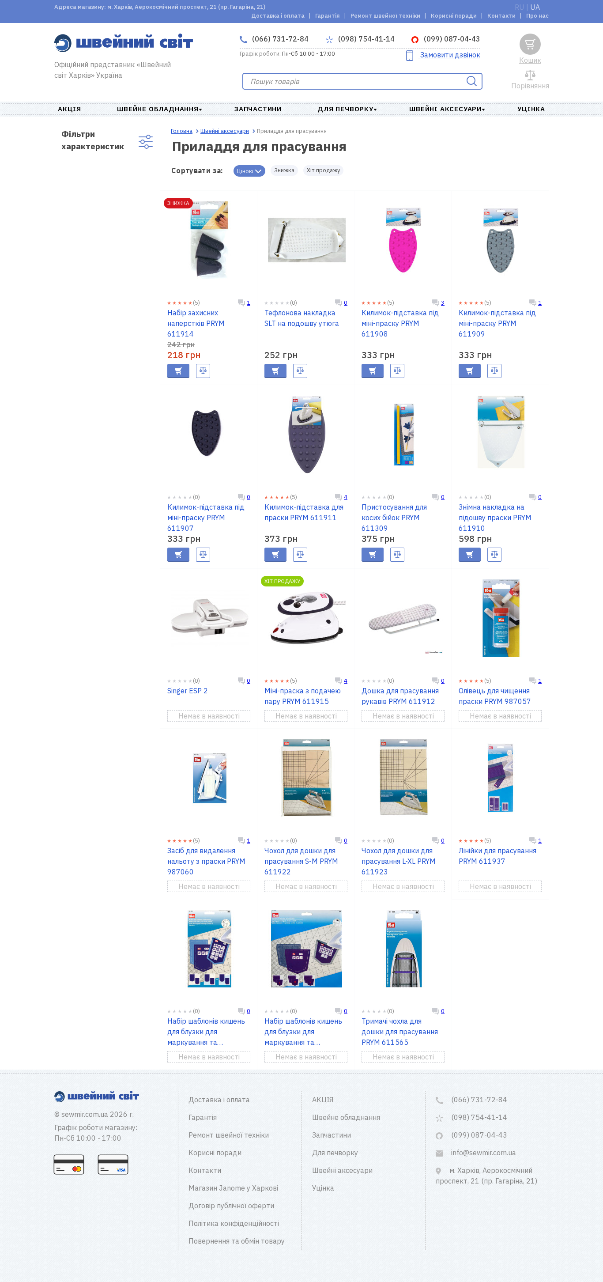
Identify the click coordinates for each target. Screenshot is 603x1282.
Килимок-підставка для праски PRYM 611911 (303, 512)
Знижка (284, 170)
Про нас (537, 15)
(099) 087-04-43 (451, 38)
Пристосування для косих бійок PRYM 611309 (394, 518)
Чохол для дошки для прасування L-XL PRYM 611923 (399, 861)
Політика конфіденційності (233, 1223)
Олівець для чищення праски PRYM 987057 (495, 696)
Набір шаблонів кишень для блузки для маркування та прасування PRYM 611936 (303, 1032)
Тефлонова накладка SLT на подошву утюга (301, 318)
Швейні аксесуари (445, 109)
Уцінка (531, 109)
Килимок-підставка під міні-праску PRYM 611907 (206, 518)
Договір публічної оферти (231, 1205)
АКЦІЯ (69, 109)
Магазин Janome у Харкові (233, 1188)
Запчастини (258, 109)
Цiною (246, 171)
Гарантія (327, 15)
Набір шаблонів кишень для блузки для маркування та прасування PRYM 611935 (206, 1032)
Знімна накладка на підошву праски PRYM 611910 (495, 518)
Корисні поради (454, 15)
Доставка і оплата (278, 15)
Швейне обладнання (158, 109)
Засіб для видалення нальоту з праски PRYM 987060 (206, 861)
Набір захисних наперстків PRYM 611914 (196, 323)
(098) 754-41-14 (365, 38)
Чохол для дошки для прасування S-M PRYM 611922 (301, 861)
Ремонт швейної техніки (385, 15)
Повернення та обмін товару (236, 1241)
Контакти (501, 15)
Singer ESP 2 (187, 690)
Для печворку (345, 109)
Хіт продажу (323, 170)
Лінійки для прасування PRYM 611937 (497, 856)
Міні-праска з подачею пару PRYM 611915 (302, 696)
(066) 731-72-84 (279, 38)
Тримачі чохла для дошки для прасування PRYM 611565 (400, 1032)
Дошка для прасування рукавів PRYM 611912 (400, 696)
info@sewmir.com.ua (482, 1152)
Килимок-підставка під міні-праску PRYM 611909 (497, 323)
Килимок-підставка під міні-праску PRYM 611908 (400, 323)
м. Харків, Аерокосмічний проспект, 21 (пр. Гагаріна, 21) (486, 1175)
